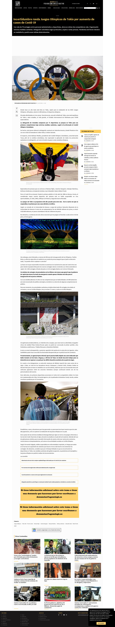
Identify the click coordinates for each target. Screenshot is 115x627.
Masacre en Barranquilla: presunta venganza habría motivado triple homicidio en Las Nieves (91, 169)
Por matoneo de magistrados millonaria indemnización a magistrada (38, 467)
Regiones (5, 623)
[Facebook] (59, 615)
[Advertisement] (57, 46)
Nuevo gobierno (25, 623)
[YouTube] (64, 615)
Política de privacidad (45, 620)
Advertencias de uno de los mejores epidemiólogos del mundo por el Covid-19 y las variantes (44, 460)
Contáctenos (43, 618)
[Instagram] (67, 615)
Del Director (42, 615)
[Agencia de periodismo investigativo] (28, 4)
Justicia (4, 615)
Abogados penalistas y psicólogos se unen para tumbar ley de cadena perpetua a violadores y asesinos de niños (48, 482)
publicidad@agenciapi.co (84, 615)
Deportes (5, 618)
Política (4, 616)
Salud (23, 615)
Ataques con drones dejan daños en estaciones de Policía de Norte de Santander (91, 179)
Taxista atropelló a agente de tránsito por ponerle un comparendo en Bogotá (91, 137)
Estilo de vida (25, 625)
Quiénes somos (43, 616)
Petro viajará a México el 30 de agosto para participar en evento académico (91, 147)
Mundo (4, 621)
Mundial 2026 (25, 621)
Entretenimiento (7, 620)
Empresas (5, 625)
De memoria (24, 618)
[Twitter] (62, 614)
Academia (24, 616)
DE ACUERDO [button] (101, 623)
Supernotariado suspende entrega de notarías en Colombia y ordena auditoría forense (91, 157)
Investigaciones (25, 620)
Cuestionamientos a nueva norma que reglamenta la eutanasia (37, 474)
